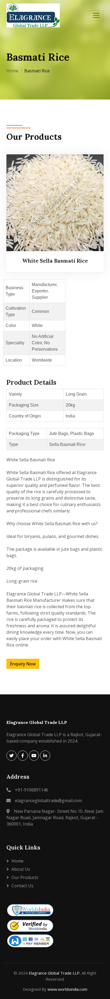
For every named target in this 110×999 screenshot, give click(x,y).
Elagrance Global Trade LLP (54, 973)
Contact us (22, 886)
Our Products (24, 877)
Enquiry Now (23, 664)
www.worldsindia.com (67, 989)
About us (20, 869)
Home (12, 71)
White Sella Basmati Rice (55, 261)
